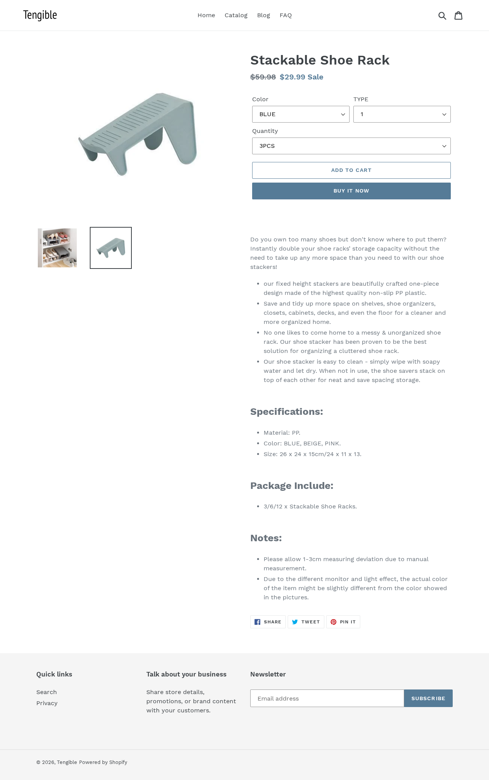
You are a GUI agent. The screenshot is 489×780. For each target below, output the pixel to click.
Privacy (47, 703)
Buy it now (351, 191)
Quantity (265, 130)
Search (46, 692)
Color (260, 99)
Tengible (67, 762)
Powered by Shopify (103, 762)
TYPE (360, 99)
